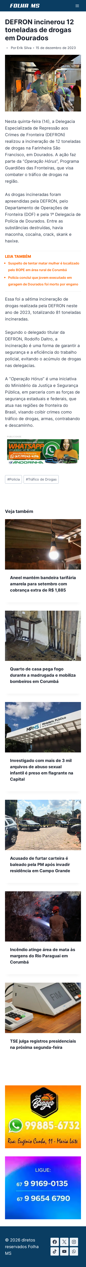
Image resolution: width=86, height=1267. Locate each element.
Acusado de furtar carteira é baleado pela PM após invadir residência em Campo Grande (40, 864)
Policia (13, 479)
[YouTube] (64, 1251)
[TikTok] (55, 1251)
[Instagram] (74, 1242)
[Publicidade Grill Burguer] (43, 1146)
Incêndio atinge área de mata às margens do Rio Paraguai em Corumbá (42, 956)
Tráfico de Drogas (41, 479)
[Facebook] (55, 1242)
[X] (64, 1242)
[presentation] (43, 544)
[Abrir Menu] (77, 5)
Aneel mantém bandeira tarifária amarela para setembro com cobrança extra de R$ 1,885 (43, 584)
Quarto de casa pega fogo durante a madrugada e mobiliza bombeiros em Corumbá (43, 675)
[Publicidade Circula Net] (43, 1218)
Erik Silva (24, 48)
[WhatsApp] (74, 1251)
